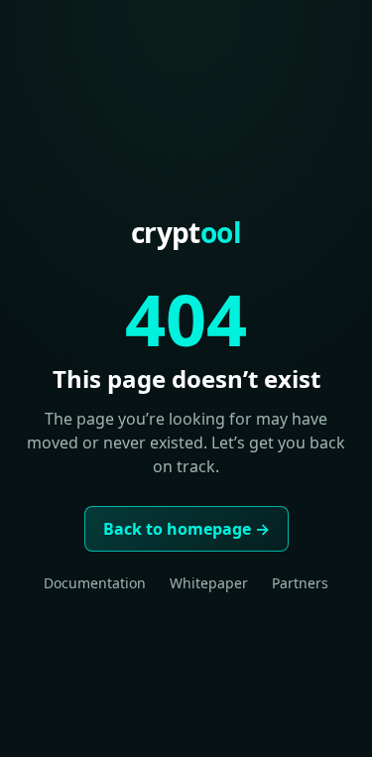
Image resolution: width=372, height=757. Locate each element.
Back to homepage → (186, 529)
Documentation (95, 582)
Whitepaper (209, 582)
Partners (300, 582)
